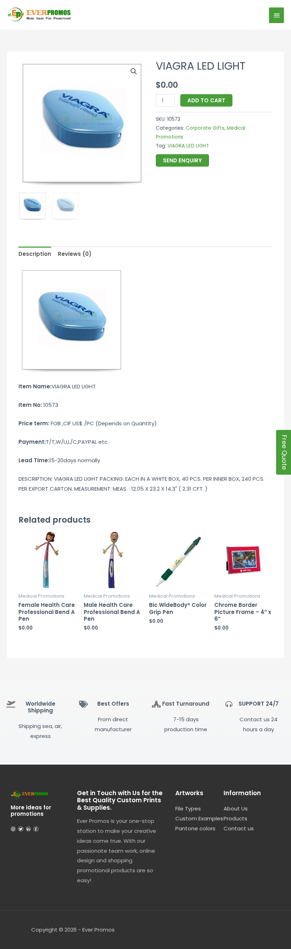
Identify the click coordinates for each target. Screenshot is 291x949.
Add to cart (206, 100)
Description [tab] (34, 254)
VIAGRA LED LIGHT (188, 145)
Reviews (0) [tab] (75, 254)
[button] (133, 71)
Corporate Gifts (205, 128)
